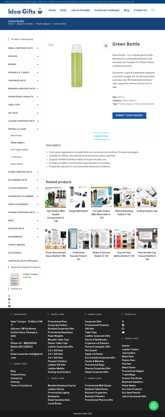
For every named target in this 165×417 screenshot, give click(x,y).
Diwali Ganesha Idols (59, 400)
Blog (13, 371)
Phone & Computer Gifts (98, 346)
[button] (106, 46)
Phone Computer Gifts (20, 172)
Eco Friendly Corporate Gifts (100, 357)
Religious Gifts (16, 228)
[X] (9, 296)
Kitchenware (15, 237)
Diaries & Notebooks (96, 339)
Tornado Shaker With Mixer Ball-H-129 (101, 214)
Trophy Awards (16, 245)
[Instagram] (9, 303)
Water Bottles (17, 164)
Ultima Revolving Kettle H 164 (124, 213)
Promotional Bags (94, 364)
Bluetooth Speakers (132, 382)
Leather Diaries (56, 389)
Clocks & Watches (18, 188)
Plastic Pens (128, 360)
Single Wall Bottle (78, 211)
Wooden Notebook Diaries (62, 385)
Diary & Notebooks (18, 204)
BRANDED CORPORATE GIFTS (21, 89)
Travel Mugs (16, 157)
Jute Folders (129, 353)
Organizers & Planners (21, 196)
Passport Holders (57, 361)
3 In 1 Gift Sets (55, 354)
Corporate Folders (58, 325)
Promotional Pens (57, 321)
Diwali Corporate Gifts (20, 48)
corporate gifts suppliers (22, 261)
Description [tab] (101, 136)
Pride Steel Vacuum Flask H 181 (78, 256)
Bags (11, 220)
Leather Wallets (56, 368)
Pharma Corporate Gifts (21, 212)
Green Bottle (60, 24)
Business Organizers (96, 392)
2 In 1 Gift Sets (55, 350)
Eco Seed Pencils (131, 392)
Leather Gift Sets (57, 364)
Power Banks (129, 385)
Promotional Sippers (133, 371)
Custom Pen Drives (132, 378)
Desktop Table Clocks (96, 389)
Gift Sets (13, 113)
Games (126, 345)
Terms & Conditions (21, 385)
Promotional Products (20, 97)
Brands (12, 64)
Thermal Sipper (125, 104)
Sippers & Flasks (17, 129)
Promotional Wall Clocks (98, 385)
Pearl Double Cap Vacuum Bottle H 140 (147, 256)
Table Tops (14, 105)
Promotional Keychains (60, 332)
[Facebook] (9, 299)
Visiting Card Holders (59, 372)
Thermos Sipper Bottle (143, 104)
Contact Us (16, 378)
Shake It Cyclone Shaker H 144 (101, 254)
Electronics (14, 253)
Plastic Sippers (129, 100)
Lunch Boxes (54, 403)
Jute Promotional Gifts (134, 396)
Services (12, 56)
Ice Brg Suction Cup (147, 211)
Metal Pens (128, 356)
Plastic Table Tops (58, 343)
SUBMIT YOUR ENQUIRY (129, 115)
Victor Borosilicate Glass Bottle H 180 (56, 254)
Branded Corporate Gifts (61, 328)
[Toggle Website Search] (152, 10)
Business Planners (95, 396)
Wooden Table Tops (58, 339)
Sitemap (15, 382)
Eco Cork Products (132, 389)
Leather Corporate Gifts (21, 121)
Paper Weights (55, 336)
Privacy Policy (18, 374)
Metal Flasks (16, 135)
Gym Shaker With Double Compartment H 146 (56, 216)
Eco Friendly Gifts (17, 180)
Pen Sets (126, 364)
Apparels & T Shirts (18, 72)
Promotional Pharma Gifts (99, 400)
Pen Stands (91, 350)
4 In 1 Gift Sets (55, 357)
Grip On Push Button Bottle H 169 (124, 254)
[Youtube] (9, 306)
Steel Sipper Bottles (19, 150)
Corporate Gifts (17, 80)
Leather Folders (130, 349)
